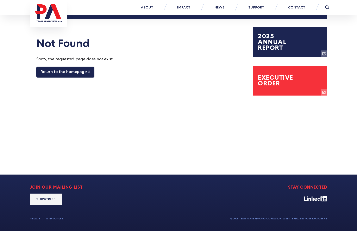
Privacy (35, 219)
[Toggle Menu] (327, 7)
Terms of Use (54, 219)
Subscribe (45, 199)
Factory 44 (319, 219)
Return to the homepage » (65, 72)
